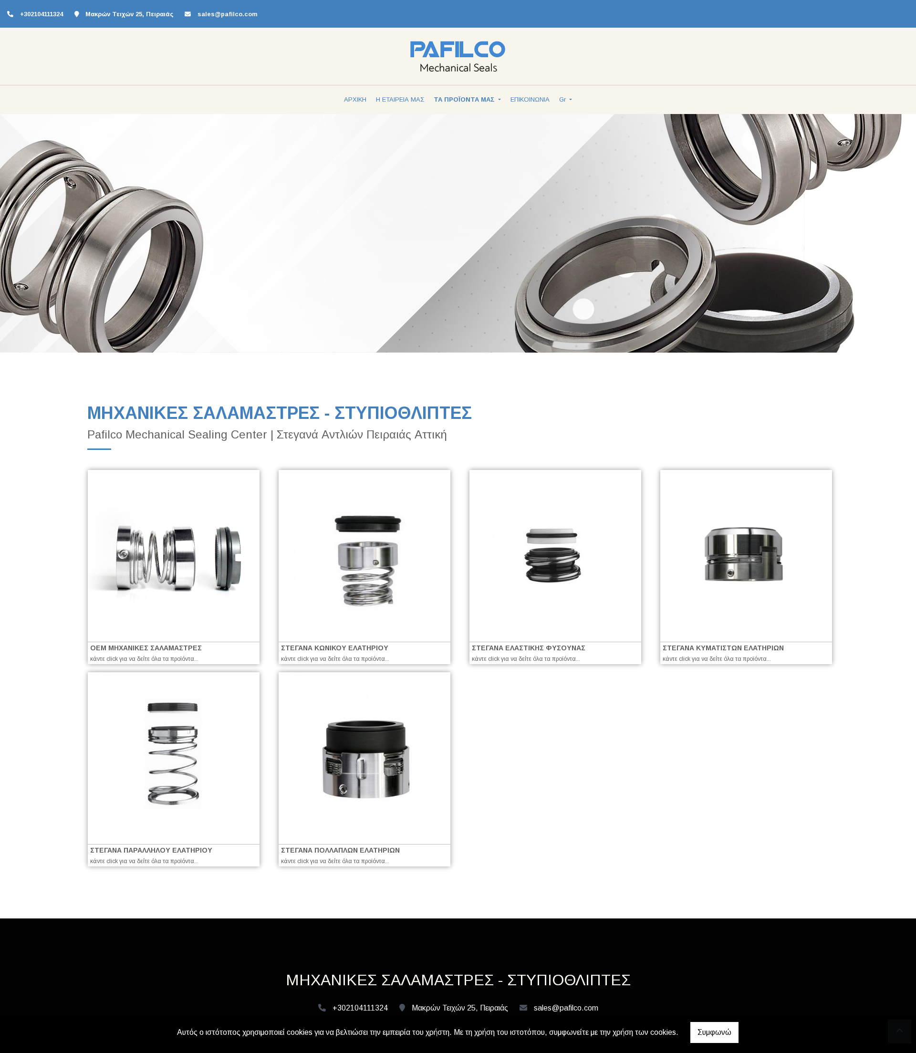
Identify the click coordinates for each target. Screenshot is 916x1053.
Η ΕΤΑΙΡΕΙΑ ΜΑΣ (400, 99)
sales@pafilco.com (228, 14)
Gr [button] (563, 99)
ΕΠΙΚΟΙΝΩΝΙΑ (530, 99)
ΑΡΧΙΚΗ (355, 99)
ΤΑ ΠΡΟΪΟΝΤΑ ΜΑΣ (465, 99)
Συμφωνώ (714, 1032)
